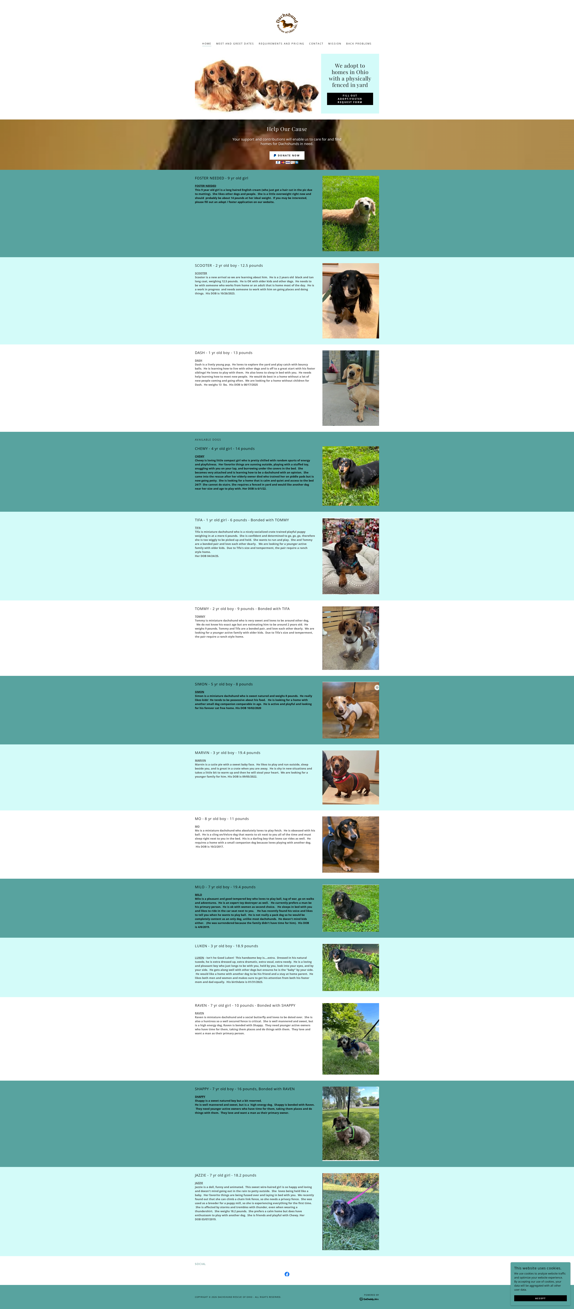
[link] (287, 23)
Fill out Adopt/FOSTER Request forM (350, 99)
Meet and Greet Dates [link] (235, 43)
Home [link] (206, 43)
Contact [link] (316, 43)
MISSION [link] (334, 43)
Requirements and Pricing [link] (281, 43)
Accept (540, 1298)
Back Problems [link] (359, 43)
